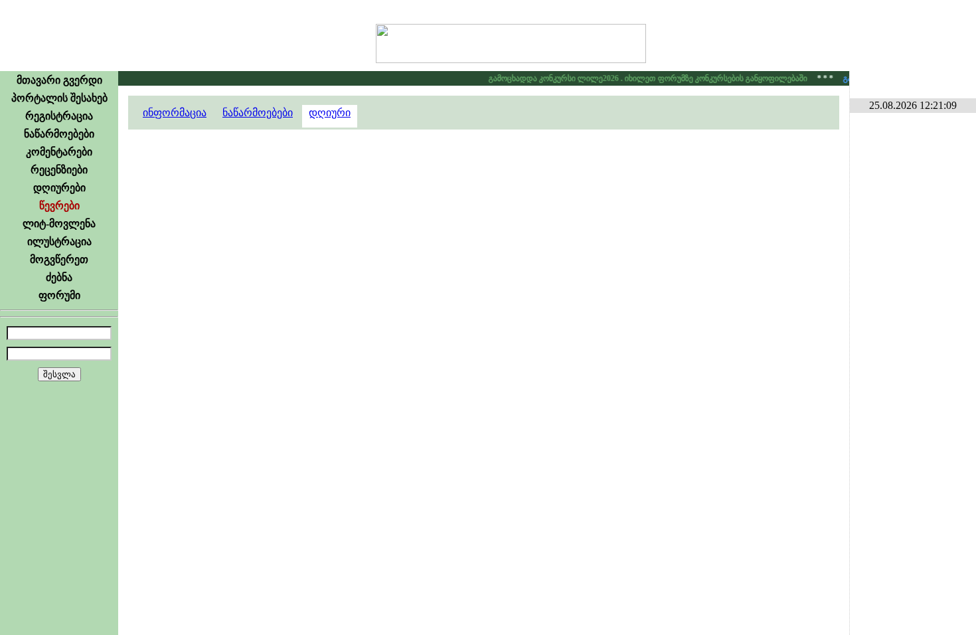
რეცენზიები (59, 169)
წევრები (59, 205)
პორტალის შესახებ (59, 98)
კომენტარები (59, 151)
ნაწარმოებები (59, 133)
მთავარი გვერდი (59, 80)
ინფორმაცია (174, 112)
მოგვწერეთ (59, 259)
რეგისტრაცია (59, 116)
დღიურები (59, 187)
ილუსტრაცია (59, 241)
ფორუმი (59, 295)
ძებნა (59, 277)
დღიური (330, 112)
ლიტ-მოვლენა (59, 223)
